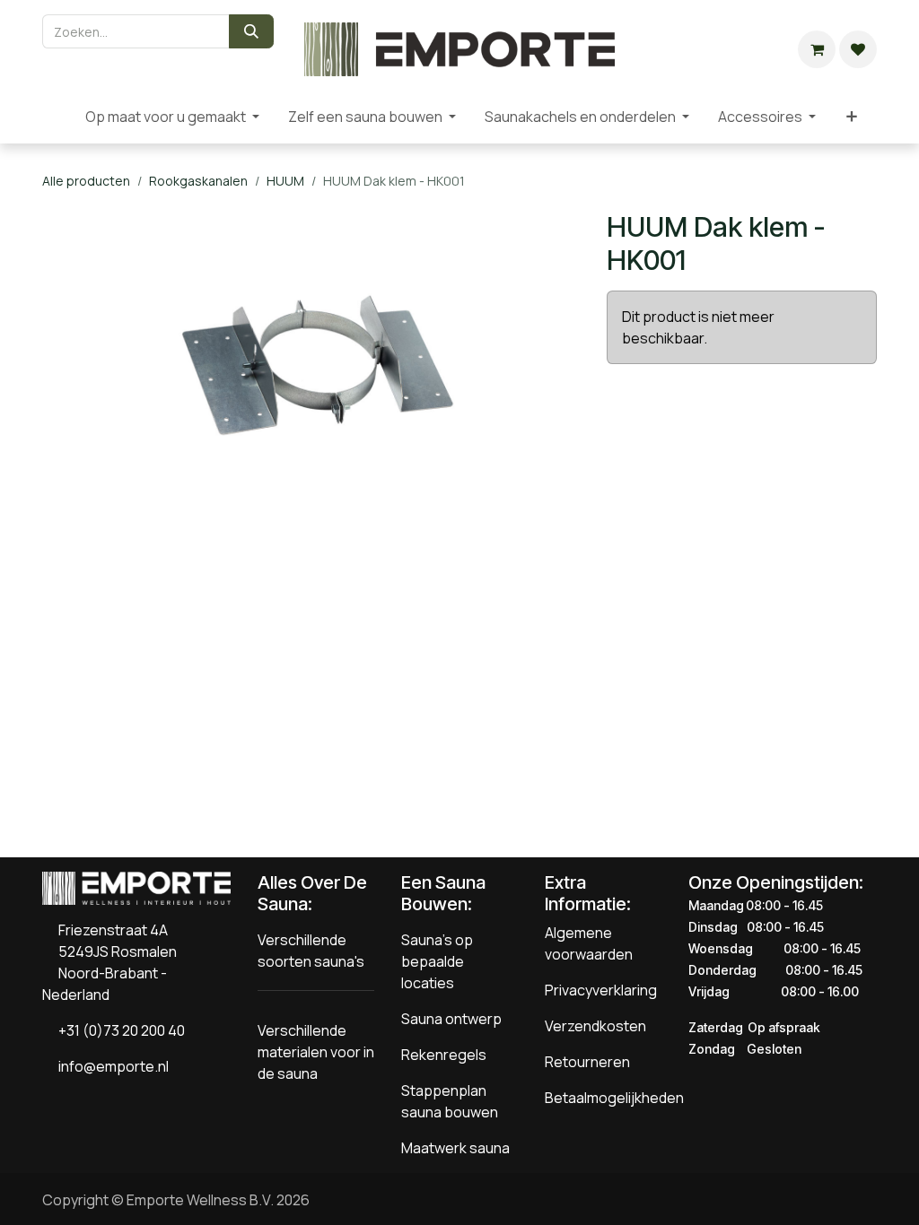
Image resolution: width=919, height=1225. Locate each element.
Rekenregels (443, 1054)
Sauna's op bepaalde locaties (437, 961)
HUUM (285, 180)
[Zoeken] (251, 31)
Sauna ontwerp (451, 1019)
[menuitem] (56, 117)
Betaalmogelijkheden (614, 1098)
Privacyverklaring (601, 990)
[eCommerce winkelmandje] (817, 49)
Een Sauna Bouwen (443, 893)
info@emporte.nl (109, 1066)
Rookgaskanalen (198, 180)
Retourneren (587, 1062)
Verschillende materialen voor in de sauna (316, 1052)
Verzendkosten (595, 1026)
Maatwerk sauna (455, 1148)
